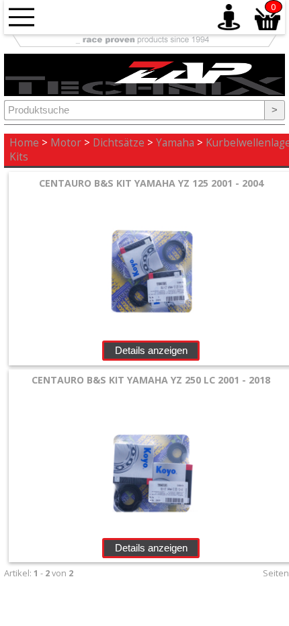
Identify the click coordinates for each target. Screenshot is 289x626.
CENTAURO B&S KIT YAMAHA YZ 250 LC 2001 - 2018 (151, 379)
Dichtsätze (118, 143)
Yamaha (175, 143)
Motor (65, 143)
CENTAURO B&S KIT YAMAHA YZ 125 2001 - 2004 (151, 183)
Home (24, 143)
